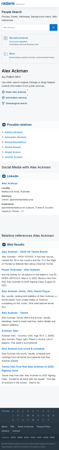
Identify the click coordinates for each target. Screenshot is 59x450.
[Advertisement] (29, 115)
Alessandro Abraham (15, 137)
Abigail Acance (12, 152)
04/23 (26, 437)
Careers (5, 431)
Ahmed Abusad (13, 147)
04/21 (39, 437)
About (4, 426)
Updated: (5, 437)
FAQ (12, 426)
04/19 (52, 437)
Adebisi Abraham (14, 132)
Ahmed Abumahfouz (15, 142)
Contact (16, 431)
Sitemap (5, 411)
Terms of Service (25, 426)
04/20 (45, 437)
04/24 (19, 437)
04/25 (13, 437)
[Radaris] (8, 3)
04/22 (33, 437)
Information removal (16, 97)
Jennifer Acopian (14, 157)
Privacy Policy (43, 426)
